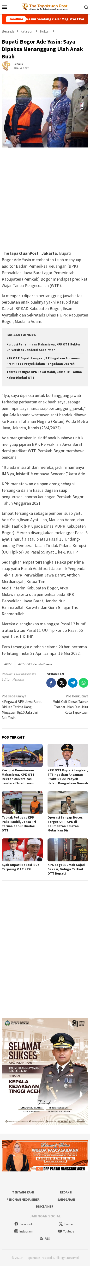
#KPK (8, 664)
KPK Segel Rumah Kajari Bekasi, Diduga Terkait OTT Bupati (66, 869)
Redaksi (66, 1192)
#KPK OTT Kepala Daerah (36, 664)
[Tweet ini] (62, 683)
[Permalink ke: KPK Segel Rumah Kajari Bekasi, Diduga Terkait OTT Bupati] (68, 849)
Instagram (26, 1231)
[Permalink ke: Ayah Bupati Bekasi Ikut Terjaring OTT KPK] (22, 849)
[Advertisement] (45, 201)
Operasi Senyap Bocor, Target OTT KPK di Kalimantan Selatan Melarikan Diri (65, 823)
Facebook (26, 1224)
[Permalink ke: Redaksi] (6, 65)
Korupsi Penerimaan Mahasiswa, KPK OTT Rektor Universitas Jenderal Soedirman (18, 776)
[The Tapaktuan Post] (45, 6)
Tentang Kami (23, 1192)
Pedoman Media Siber (23, 1200)
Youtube (68, 1231)
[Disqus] (45, 949)
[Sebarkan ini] (51, 683)
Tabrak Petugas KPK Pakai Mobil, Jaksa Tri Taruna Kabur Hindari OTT (19, 823)
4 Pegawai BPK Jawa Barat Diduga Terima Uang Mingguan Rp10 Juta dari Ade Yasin (22, 707)
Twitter (68, 1224)
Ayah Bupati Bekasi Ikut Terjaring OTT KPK (20, 867)
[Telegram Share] (73, 683)
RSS (47, 1239)
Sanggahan (66, 1200)
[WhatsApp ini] (83, 683)
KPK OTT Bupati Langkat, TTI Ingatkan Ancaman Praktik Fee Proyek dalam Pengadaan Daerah (68, 776)
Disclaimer (44, 1206)
